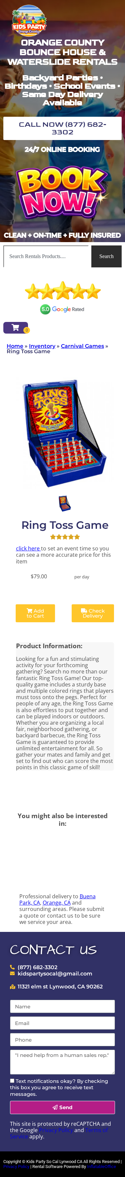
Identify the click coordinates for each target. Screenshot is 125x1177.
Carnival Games (82, 346)
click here (28, 548)
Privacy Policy (56, 1130)
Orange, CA (57, 902)
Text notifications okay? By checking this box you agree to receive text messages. (59, 1087)
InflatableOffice (101, 1166)
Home (15, 346)
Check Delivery (94, 613)
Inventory (42, 346)
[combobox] (46, 256)
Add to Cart (35, 613)
